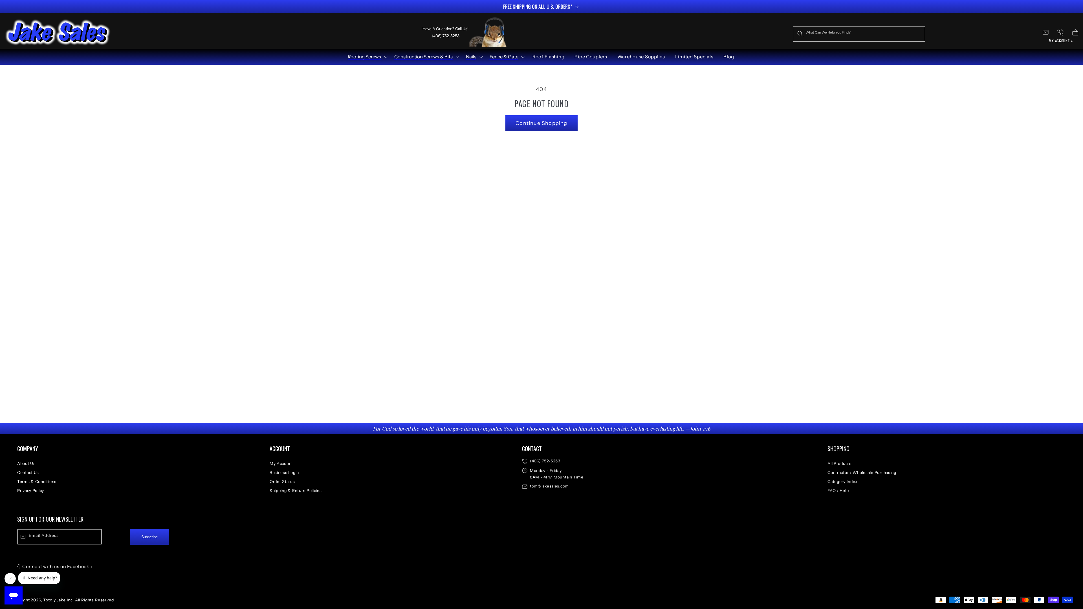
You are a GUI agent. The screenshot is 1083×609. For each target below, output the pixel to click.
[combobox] (859, 34)
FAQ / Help (838, 490)
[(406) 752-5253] (1060, 32)
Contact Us (28, 472)
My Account (281, 463)
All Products (839, 463)
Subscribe (149, 537)
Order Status (282, 481)
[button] (367, 57)
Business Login (284, 472)
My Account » (1061, 40)
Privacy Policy (30, 490)
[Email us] (1045, 32)
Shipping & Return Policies (296, 490)
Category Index (842, 481)
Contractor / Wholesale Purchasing (861, 472)
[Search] (800, 34)
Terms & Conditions (36, 481)
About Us (26, 463)
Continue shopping (541, 123)
